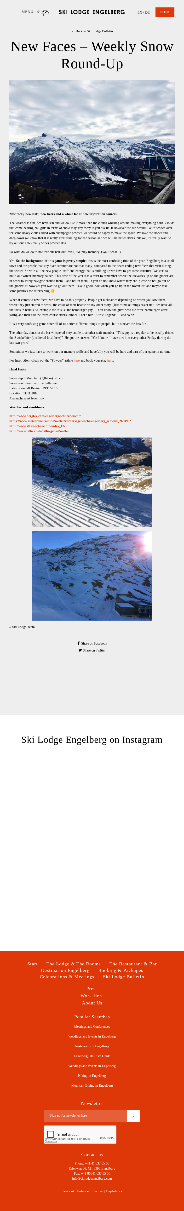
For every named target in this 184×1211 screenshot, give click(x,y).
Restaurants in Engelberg (92, 1046)
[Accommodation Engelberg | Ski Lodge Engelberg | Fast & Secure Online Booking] (92, 12)
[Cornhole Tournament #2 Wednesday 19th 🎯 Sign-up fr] (50, 825)
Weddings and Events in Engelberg (92, 1036)
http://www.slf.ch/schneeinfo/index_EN (37, 426)
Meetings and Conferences (92, 1026)
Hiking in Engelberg (92, 1076)
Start (32, 963)
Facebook (68, 1191)
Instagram (84, 1191)
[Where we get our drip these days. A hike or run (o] (50, 872)
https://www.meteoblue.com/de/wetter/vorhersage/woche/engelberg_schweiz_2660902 (70, 421)
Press (92, 988)
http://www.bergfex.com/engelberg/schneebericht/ (45, 416)
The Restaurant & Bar (133, 963)
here (77, 360)
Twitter (98, 1191)
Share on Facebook (93, 643)
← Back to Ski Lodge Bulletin (92, 31)
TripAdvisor (114, 1191)
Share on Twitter (94, 650)
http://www (17, 431)
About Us (92, 1002)
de (147, 12)
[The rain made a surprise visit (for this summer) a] (133, 779)
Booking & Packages (120, 970)
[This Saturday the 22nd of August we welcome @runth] (50, 779)
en (140, 12)
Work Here (92, 995)
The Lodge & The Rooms (73, 963)
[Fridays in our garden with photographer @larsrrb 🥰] (133, 825)
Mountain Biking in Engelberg (92, 1085)
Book (165, 12)
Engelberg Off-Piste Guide (92, 1056)
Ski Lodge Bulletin (123, 976)
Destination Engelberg (65, 970)
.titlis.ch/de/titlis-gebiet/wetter (47, 431)
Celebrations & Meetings (67, 976)
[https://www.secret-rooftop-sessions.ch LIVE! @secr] (133, 872)
